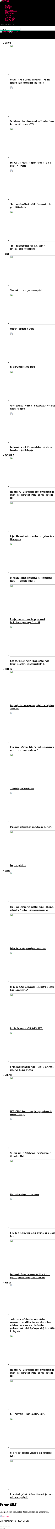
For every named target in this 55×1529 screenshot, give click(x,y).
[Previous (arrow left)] (1, 1528)
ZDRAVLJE (10, 18)
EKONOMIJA (11, 10)
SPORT (8, 8)
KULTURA (9, 13)
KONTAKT (9, 20)
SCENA (8, 15)
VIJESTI (8, 5)
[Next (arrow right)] (4, 1528)
